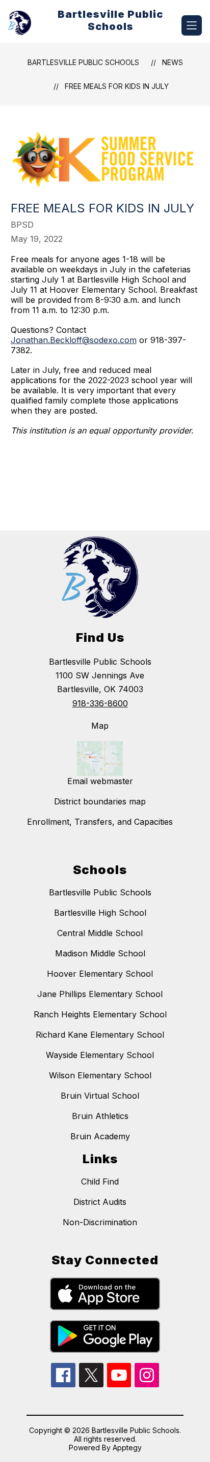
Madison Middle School (100, 953)
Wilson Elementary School (100, 1075)
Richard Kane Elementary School (100, 1035)
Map (100, 726)
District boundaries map (100, 801)
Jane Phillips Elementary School (100, 994)
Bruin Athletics (100, 1116)
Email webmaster (100, 781)
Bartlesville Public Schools (83, 62)
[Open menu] (191, 25)
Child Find (100, 1181)
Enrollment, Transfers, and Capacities (100, 822)
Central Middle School (100, 933)
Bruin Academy (100, 1136)
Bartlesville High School (100, 913)
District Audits (99, 1202)
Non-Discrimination (100, 1222)
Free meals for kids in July (117, 86)
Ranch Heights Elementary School (100, 1014)
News (172, 62)
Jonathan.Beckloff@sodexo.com (74, 340)
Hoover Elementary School (100, 974)
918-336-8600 (100, 703)
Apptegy (127, 1447)
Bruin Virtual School (100, 1096)
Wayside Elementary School (100, 1055)
